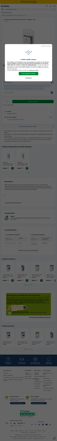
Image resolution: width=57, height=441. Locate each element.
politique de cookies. (34, 70)
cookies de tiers (32, 64)
